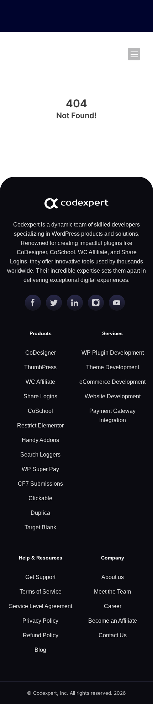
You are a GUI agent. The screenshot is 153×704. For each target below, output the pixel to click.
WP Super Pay (40, 469)
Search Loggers (40, 455)
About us (112, 577)
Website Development (113, 396)
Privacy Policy (40, 621)
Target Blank (40, 527)
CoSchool (40, 411)
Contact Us (113, 635)
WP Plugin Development (112, 353)
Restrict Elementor (40, 425)
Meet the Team (112, 592)
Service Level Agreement (40, 606)
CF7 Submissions (40, 484)
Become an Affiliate (112, 621)
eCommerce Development (112, 382)
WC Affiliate (40, 382)
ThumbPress (40, 367)
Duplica (40, 513)
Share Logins (40, 396)
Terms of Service (41, 592)
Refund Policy (40, 635)
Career (112, 606)
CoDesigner (40, 353)
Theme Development (112, 367)
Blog (40, 650)
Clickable (40, 498)
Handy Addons (40, 440)
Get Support (40, 577)
